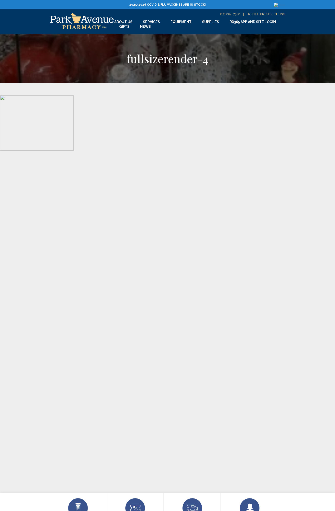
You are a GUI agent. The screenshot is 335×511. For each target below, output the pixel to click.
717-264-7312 (230, 14)
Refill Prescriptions (266, 14)
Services (151, 22)
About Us (123, 22)
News (145, 26)
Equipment (181, 22)
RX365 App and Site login (253, 22)
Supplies (210, 22)
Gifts (124, 26)
